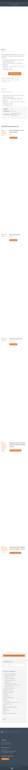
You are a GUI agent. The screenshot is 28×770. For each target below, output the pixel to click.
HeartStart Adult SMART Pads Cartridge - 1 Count (17, 548)
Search (23, 665)
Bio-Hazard (5, 694)
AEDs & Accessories (7, 689)
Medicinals (5, 708)
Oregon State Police (8, 686)
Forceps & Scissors (7, 704)
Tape (4, 712)
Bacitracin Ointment (16, 339)
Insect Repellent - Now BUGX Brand (17, 131)
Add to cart (15, 74)
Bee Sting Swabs (15, 234)
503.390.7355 (4, 750)
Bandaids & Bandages (9, 78)
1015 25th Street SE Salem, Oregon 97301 (6, 743)
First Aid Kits (6, 700)
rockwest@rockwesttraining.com (8, 751)
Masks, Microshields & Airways (10, 707)
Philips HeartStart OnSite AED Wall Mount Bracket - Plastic (18, 444)
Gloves (4, 705)
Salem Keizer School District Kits (11, 702)
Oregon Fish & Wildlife (9, 678)
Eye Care (5, 699)
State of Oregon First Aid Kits (9, 674)
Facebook (15, 768)
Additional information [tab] (6, 92)
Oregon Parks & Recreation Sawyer (12, 685)
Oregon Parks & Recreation (10, 683)
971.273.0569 (4, 752)
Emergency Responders (9, 675)
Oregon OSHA (7, 681)
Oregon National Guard (9, 680)
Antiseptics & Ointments (8, 691)
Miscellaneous (6, 710)
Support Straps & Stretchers (9, 713)
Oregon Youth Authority (9, 688)
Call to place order (15, 450)
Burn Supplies (6, 696)
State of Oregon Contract (6, 81)
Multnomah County (8, 677)
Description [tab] (4, 89)
